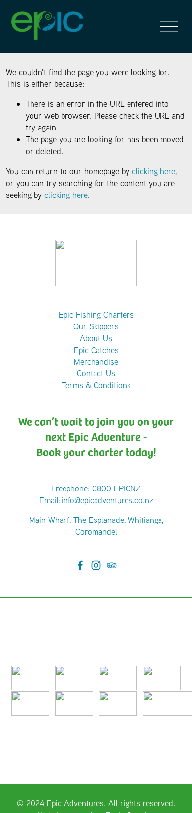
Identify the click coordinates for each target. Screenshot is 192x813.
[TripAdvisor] (112, 565)
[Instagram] (96, 565)
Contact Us (96, 373)
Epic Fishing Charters (96, 314)
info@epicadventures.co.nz (107, 500)
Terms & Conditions (96, 385)
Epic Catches (96, 350)
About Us (96, 338)
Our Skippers (96, 326)
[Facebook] (80, 565)
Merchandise (96, 362)
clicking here (153, 171)
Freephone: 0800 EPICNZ (96, 488)
